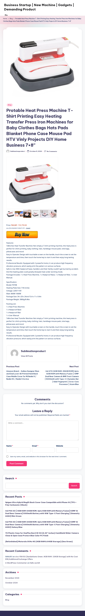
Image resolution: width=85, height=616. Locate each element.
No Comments (52, 151)
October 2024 (11, 583)
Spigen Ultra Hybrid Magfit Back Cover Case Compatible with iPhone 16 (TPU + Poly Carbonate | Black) (40, 503)
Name (9, 446)
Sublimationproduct (33, 351)
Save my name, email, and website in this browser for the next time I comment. (38, 456)
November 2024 (12, 578)
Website (59, 446)
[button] (27, 356)
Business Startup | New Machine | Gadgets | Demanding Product (39, 7)
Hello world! (35, 563)
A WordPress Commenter (16, 563)
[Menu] (6, 15)
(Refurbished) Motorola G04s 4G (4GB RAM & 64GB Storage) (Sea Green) (39, 541)
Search (9, 478)
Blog (9, 105)
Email (35, 446)
